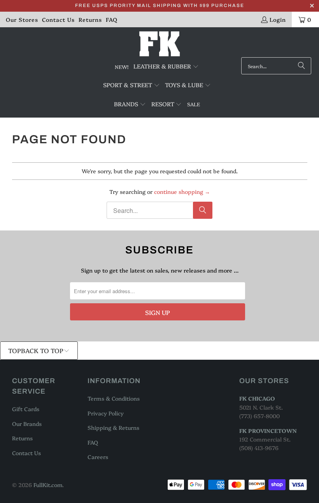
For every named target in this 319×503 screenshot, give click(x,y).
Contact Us (58, 19)
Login (278, 19)
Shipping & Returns (113, 427)
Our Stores (22, 19)
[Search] (301, 65)
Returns (90, 19)
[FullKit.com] (159, 44)
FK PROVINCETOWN (268, 430)
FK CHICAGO (257, 398)
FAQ (111, 19)
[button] (166, 66)
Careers (98, 457)
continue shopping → (182, 191)
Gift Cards (25, 409)
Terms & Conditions (114, 398)
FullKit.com (47, 485)
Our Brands (27, 423)
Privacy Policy (106, 413)
